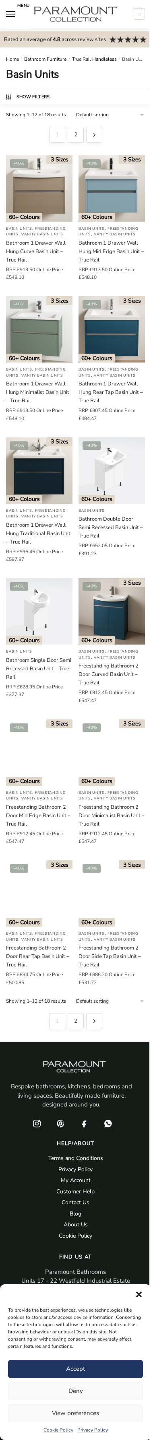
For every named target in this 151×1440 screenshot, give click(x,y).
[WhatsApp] (108, 1124)
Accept (75, 1369)
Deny (75, 1391)
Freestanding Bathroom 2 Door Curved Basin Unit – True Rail (109, 674)
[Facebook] (84, 1124)
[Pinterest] (61, 1124)
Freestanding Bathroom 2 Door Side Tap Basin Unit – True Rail (110, 956)
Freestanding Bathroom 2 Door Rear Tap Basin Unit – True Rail (37, 956)
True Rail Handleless (94, 59)
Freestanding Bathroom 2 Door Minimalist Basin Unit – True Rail (112, 815)
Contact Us (75, 1202)
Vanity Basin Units (42, 234)
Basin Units (19, 228)
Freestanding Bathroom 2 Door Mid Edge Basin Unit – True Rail (38, 815)
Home (12, 59)
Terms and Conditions (75, 1158)
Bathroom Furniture (45, 59)
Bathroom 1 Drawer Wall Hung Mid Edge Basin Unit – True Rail (111, 251)
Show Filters (33, 97)
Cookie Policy (58, 1430)
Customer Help (75, 1191)
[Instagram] (37, 1124)
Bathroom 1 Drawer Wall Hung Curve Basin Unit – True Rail (36, 251)
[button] (139, 1294)
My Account (76, 1180)
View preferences (75, 1413)
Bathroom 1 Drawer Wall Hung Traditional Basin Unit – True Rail (38, 533)
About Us (76, 1224)
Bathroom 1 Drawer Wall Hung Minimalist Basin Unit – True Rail (37, 392)
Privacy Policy (92, 1430)
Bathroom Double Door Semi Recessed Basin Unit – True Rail (111, 527)
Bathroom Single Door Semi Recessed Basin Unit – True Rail (38, 669)
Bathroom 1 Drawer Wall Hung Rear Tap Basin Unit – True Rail (111, 392)
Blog (75, 1214)
